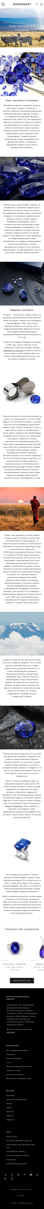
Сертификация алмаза (15, 1151)
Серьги (9, 1107)
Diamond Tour (11, 1137)
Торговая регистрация (15, 1074)
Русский (21, 1195)
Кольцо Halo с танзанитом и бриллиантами (15, 964)
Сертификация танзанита (16, 1164)
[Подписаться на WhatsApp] (12, 1178)
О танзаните (11, 1159)
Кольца (9, 1103)
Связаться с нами (13, 1070)
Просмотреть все (21, 981)
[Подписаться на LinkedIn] (5, 1178)
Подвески (10, 1115)
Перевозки (10, 1054)
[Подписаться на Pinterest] (24, 1174)
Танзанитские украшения (16, 1099)
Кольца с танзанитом (13, 806)
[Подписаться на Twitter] (12, 1174)
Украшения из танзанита (13, 350)
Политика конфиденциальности (19, 1066)
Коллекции (10, 1095)
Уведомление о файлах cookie (18, 1078)
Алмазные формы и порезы (17, 1155)
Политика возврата (14, 1058)
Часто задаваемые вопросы (17, 1050)
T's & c (8, 1062)
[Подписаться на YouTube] (31, 1174)
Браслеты (10, 1111)
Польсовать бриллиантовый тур (19, 1141)
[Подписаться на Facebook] (5, 1174)
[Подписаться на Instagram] (18, 1174)
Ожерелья (10, 1120)
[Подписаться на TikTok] (37, 1174)
